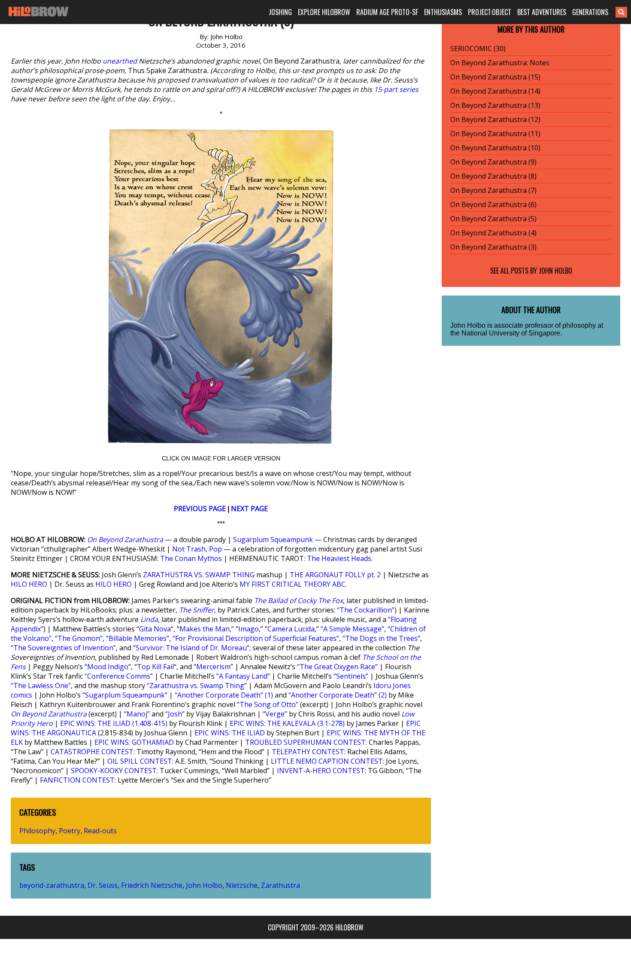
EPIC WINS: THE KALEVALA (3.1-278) (287, 723)
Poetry (69, 830)
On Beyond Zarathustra (125, 539)
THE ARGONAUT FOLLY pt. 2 (335, 574)
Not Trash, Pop (197, 549)
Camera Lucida (291, 629)
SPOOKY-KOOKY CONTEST (114, 770)
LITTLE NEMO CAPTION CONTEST (327, 761)
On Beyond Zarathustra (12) (495, 119)
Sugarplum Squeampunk (273, 539)
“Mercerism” (213, 666)
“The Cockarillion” (365, 610)
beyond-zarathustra (51, 885)
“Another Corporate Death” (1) (224, 695)
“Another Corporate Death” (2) (337, 695)
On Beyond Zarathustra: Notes (499, 62)
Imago (248, 629)
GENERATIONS (590, 12)
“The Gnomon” (79, 638)
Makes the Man (204, 629)
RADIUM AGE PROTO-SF (387, 12)
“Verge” (275, 714)
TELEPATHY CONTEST (308, 751)
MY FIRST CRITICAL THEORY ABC (293, 584)
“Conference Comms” (119, 676)
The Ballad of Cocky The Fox (298, 600)
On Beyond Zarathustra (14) (495, 91)
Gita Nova (155, 629)
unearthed (120, 61)
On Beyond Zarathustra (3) (493, 247)
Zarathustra (280, 885)
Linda (149, 619)
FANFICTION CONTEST (77, 780)
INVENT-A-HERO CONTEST (321, 770)
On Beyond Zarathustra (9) (493, 162)
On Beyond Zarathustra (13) (495, 105)
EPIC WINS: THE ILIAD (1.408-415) (113, 723)
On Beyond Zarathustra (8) (493, 176)
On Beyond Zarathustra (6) (493, 204)
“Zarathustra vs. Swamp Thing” (197, 685)
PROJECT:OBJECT (489, 12)
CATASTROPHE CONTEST (92, 751)
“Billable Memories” (137, 638)
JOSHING (280, 12)
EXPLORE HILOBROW (324, 12)
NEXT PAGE (249, 508)
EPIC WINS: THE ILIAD (229, 732)
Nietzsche (242, 885)
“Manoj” (137, 714)
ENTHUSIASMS (443, 12)
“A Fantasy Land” (243, 676)
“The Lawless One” (41, 685)
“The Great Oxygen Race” (337, 666)
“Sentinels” (351, 676)
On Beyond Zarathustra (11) (495, 133)
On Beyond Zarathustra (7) (493, 190)
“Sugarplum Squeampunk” (124, 695)
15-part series (396, 89)
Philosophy (37, 830)
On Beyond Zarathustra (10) (495, 147)
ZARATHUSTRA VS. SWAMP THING (199, 574)
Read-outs (100, 830)
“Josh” (175, 714)
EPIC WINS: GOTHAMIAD (134, 742)
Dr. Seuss (103, 885)
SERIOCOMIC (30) (478, 48)
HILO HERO (29, 584)
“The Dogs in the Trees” (381, 638)
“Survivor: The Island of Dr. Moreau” (191, 647)
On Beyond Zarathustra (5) (493, 218)
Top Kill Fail (155, 666)
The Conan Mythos (191, 558)
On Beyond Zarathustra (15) (495, 77)
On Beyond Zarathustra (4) (493, 233)
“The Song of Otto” (267, 704)
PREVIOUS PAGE (200, 508)
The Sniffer (196, 610)
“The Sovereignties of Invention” (63, 647)
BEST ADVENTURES (541, 12)
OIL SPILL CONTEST (139, 761)
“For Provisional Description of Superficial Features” (256, 638)
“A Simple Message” (352, 629)
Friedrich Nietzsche (151, 885)
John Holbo (204, 885)
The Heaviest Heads (339, 558)
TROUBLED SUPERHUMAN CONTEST (305, 742)
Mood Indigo (107, 666)
